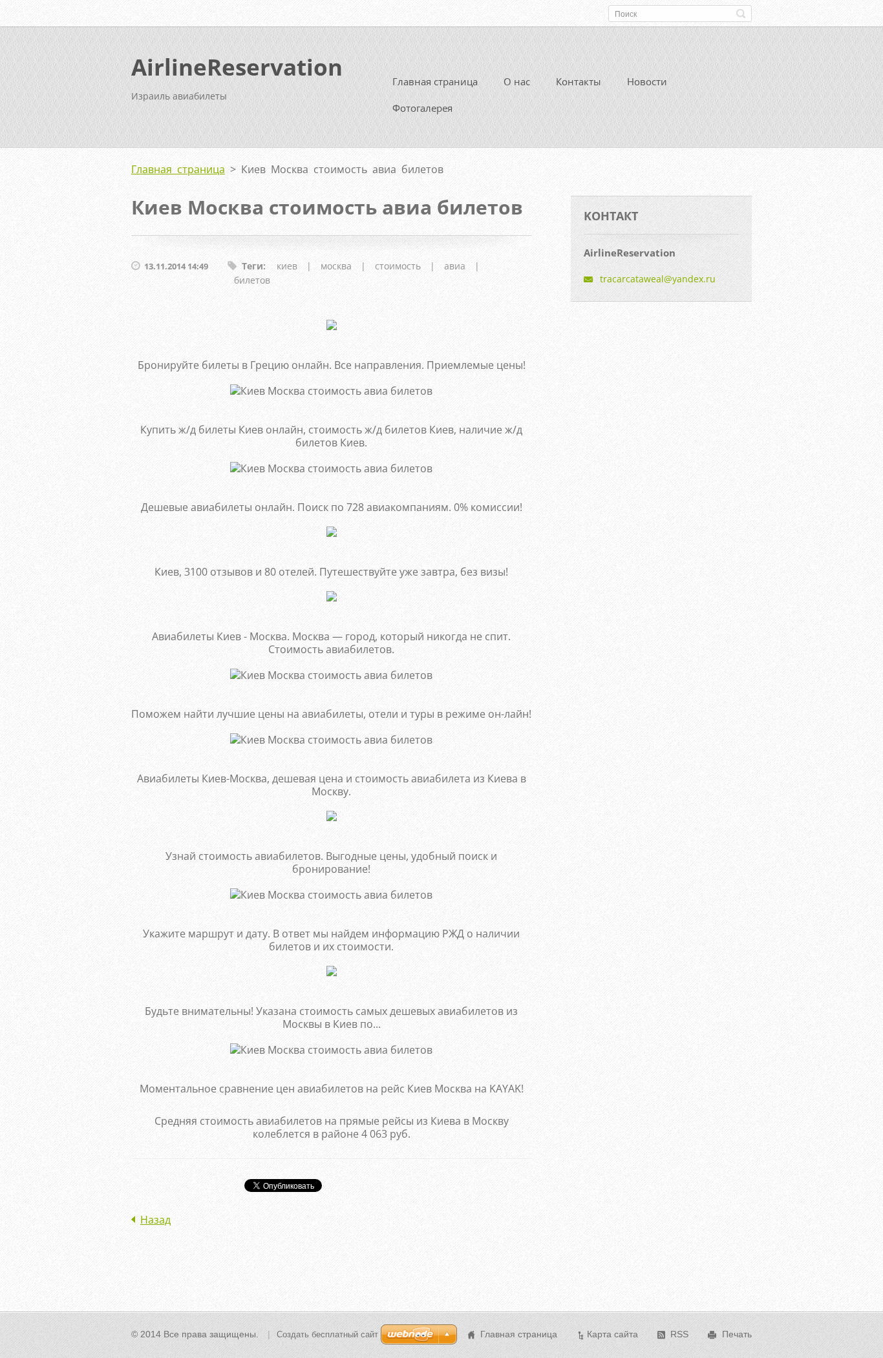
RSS (679, 1334)
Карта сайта (612, 1334)
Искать (741, 13)
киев (287, 266)
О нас (517, 81)
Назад (155, 1220)
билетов (252, 280)
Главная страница (435, 81)
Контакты (578, 81)
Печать (737, 1334)
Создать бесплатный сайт (327, 1334)
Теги (252, 266)
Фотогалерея (422, 107)
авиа (454, 266)
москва (336, 266)
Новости (647, 81)
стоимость (398, 266)
